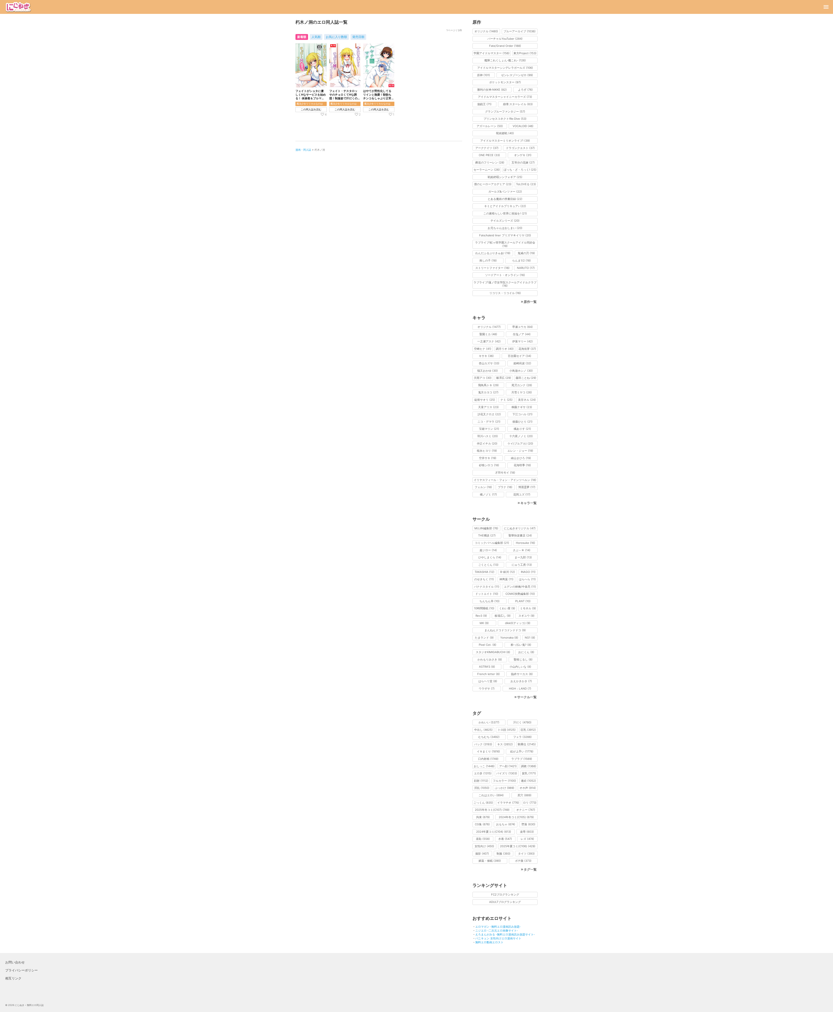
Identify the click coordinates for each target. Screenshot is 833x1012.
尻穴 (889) (524, 795)
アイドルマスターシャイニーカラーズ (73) (505, 96)
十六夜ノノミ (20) (521, 436)
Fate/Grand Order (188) (505, 45)
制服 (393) (503, 853)
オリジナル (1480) (486, 31)
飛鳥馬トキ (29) (488, 385)
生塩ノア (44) (522, 334)
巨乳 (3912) (528, 729)
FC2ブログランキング (505, 894)
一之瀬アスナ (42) (489, 341)
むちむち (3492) (489, 737)
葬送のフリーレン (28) (489, 162)
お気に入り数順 (336, 37)
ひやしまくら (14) (489, 557)
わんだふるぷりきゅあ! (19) (492, 253)
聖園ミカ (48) (488, 334)
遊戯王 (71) (484, 104)
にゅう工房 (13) (522, 564)
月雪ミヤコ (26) (521, 392)
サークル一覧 (527, 697)
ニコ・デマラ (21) (488, 421)
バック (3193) (483, 744)
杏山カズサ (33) (489, 363)
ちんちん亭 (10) (489, 601)
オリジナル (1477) (489, 327)
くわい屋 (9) (507, 608)
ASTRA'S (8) (487, 666)
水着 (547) (505, 838)
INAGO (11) (528, 572)
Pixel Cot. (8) (487, 644)
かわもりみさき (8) (489, 659)
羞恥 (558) (483, 838)
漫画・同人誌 (303, 149)
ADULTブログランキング (505, 902)
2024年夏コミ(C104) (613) (493, 831)
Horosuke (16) (525, 542)
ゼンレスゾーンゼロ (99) (517, 75)
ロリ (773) (529, 802)
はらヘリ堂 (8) (487, 681)
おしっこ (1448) (484, 766)
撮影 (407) (482, 853)
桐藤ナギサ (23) (522, 407)
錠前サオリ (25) (484, 399)
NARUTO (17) (526, 268)
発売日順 (358, 37)
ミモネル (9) (528, 608)
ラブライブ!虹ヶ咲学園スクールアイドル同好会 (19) (505, 244)
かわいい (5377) (489, 722)
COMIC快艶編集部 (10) (520, 593)
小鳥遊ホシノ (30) (521, 370)
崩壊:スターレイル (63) (518, 104)
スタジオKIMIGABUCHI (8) (493, 652)
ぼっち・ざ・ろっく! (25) (520, 169)
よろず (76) (525, 89)
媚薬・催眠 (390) (490, 860)
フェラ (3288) (522, 737)
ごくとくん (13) (488, 564)
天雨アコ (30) (483, 377)
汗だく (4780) (522, 722)
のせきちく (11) (484, 579)
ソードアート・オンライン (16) (505, 275)
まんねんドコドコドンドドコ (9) (505, 630)
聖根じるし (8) (523, 659)
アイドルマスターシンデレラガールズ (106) (505, 67)
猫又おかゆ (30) (487, 370)
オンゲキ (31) (522, 155)
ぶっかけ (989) (504, 788)
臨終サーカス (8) (522, 674)
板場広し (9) (503, 615)
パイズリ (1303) (506, 773)
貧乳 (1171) (529, 773)
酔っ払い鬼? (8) (521, 644)
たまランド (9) (484, 637)
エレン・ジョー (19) (520, 450)
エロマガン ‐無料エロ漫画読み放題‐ (498, 926)
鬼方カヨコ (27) (488, 392)
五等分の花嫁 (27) (523, 162)
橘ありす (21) (522, 428)
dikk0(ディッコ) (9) (517, 623)
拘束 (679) (483, 817)
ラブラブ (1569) (521, 758)
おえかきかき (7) (521, 681)
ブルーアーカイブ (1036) (519, 31)
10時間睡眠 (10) (484, 608)
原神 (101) (483, 75)
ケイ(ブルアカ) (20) (520, 443)
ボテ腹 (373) (523, 860)
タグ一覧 (530, 869)
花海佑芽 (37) (527, 348)
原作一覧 (530, 302)
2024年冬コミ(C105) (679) (516, 817)
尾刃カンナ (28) (522, 385)
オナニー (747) (525, 809)
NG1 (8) (530, 637)
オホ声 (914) (528, 788)
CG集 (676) (482, 824)
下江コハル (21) (522, 414)
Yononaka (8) (509, 637)
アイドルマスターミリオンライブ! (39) (505, 140)
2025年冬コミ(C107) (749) (492, 809)
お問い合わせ (15, 962)
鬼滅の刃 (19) (526, 253)
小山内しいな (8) (520, 666)
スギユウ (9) (526, 615)
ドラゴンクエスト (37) (520, 148)
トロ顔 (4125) (507, 729)
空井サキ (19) (487, 458)
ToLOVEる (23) (526, 184)
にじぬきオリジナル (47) (520, 528)
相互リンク (13, 978)
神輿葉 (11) (506, 579)
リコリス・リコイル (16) (505, 293)
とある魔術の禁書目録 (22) (505, 199)
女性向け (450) (484, 846)
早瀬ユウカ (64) (522, 327)
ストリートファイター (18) (492, 268)
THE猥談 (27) (487, 535)
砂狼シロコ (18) (489, 465)
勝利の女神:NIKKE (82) (492, 89)
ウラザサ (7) (487, 688)
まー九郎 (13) (523, 557)
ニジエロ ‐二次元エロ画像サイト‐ (496, 930)
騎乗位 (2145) (527, 744)
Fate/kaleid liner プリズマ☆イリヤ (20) (505, 235)
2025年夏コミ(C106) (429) (517, 846)
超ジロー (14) (488, 550)
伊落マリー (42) (522, 341)
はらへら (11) (527, 579)
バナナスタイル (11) (486, 586)
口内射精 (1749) (488, 758)
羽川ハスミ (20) (487, 436)
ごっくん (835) (483, 802)
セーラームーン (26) (487, 169)
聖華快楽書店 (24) (520, 535)
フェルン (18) (483, 487)
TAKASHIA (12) (484, 572)
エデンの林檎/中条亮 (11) (520, 586)
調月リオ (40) (505, 348)
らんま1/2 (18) (521, 260)
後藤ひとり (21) (522, 421)
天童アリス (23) (488, 407)
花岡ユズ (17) (521, 494)
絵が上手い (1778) (521, 751)
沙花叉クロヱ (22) (489, 414)
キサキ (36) (486, 356)
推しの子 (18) (488, 260)
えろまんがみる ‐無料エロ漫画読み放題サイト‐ (505, 934)
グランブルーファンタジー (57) (505, 111)
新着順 (301, 37)
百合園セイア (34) (519, 356)
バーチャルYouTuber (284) (505, 38)
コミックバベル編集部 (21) (492, 542)
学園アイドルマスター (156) (492, 53)
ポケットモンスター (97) (505, 82)
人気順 (316, 37)
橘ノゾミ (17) (488, 494)
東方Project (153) (524, 53)
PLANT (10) (523, 601)
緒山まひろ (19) (521, 458)
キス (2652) (505, 744)
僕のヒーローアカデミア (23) (493, 184)
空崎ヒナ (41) (482, 348)
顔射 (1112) (481, 780)
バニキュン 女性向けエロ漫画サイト (498, 938)
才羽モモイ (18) (505, 472)
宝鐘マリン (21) (489, 428)
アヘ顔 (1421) (508, 766)
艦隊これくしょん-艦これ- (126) (505, 60)
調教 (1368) (528, 766)
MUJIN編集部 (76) (486, 528)
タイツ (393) (526, 853)
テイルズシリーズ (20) (505, 220)
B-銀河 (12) (507, 572)
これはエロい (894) (491, 795)
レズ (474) (527, 838)
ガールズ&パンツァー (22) (505, 191)
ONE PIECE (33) (489, 155)
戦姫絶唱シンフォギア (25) (505, 177)
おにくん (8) (526, 652)
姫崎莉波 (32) (522, 363)
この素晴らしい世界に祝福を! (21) (505, 213)
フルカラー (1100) (504, 780)
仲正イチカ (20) (487, 443)
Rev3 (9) (481, 615)
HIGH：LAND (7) (520, 688)
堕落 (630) (528, 824)
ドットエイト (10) (486, 593)
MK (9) (484, 623)
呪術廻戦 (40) (505, 133)
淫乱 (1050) (481, 788)
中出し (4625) (483, 729)
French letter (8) (488, 674)
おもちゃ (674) (505, 824)
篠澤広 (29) (503, 377)
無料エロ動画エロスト (489, 942)
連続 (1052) (528, 780)
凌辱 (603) (527, 831)
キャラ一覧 (528, 503)
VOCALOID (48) (523, 126)
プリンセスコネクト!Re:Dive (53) (505, 118)
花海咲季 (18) (522, 465)
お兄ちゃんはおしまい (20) (505, 228)
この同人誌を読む (311, 109)
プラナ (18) (505, 487)
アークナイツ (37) (486, 148)
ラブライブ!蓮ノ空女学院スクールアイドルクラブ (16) (505, 284)
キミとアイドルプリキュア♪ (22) (505, 206)
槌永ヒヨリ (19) (487, 450)
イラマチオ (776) (508, 802)
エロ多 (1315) (483, 773)
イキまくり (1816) (488, 751)
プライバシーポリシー (21, 970)
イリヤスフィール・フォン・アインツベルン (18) (505, 480)
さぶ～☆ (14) (521, 550)
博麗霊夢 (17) (526, 487)
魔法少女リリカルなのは (310, 103)
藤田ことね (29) (526, 377)
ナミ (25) (506, 399)
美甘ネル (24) (527, 399)
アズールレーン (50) (490, 126)
